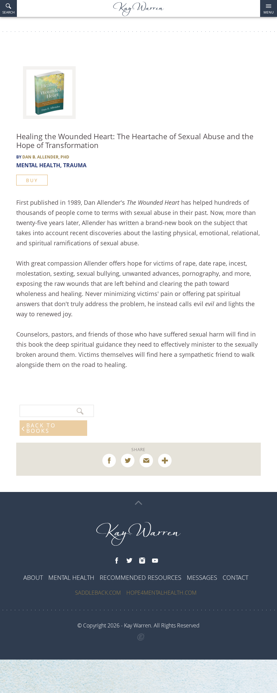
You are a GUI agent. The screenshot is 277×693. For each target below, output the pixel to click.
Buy (32, 180)
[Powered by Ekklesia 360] (141, 637)
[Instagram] (142, 561)
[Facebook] (116, 561)
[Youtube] (155, 561)
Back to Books (41, 428)
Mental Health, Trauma (51, 165)
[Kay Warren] (138, 9)
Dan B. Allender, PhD (45, 157)
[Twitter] (129, 561)
